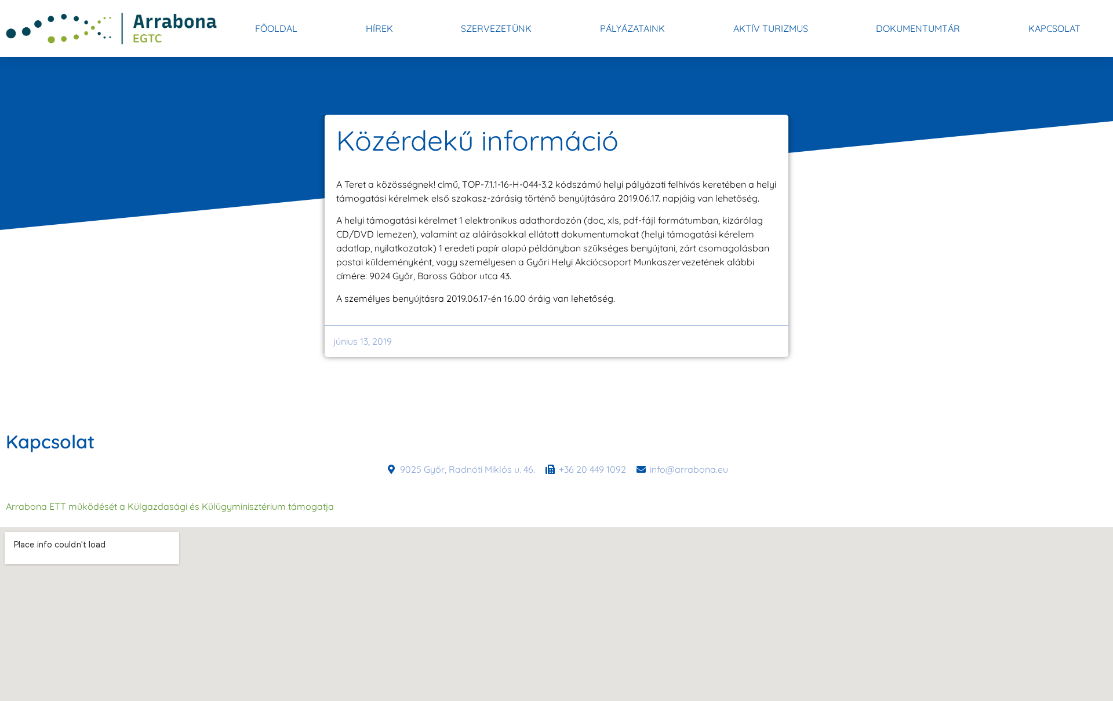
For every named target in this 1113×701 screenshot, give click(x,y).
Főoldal (276, 28)
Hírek (379, 28)
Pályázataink (632, 28)
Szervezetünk (496, 28)
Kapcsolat (1054, 28)
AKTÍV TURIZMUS (770, 28)
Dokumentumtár (918, 28)
